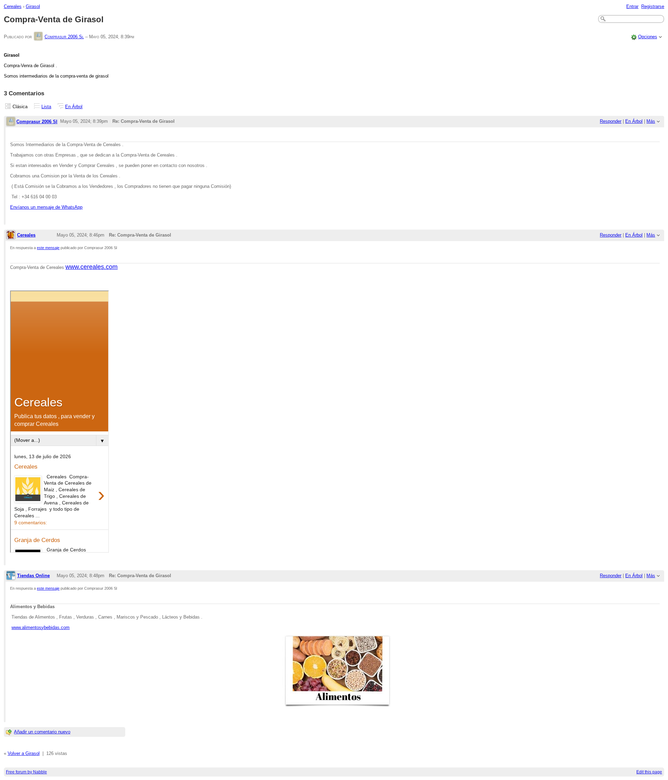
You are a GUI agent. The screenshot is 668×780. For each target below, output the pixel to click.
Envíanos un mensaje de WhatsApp (46, 207)
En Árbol (73, 106)
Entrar (632, 6)
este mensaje (48, 248)
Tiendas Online (33, 575)
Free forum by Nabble (26, 772)
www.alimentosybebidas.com (40, 627)
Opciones (647, 36)
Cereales (13, 6)
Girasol (33, 6)
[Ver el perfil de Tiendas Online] (11, 576)
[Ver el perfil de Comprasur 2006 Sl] (38, 36)
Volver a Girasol (24, 753)
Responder (610, 121)
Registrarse (652, 6)
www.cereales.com (91, 266)
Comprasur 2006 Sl (64, 36)
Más (650, 121)
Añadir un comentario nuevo (42, 731)
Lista (46, 106)
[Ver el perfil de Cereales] (11, 235)
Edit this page (649, 772)
